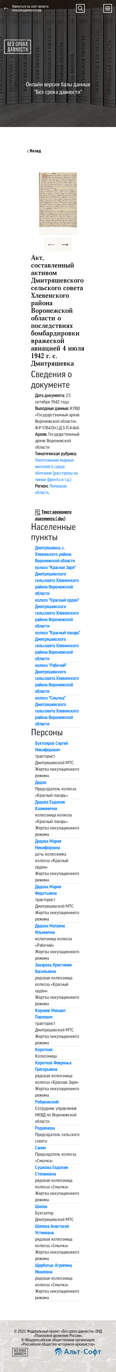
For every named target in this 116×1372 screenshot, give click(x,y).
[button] (80, 8)
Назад (35, 151)
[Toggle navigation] (107, 8)
